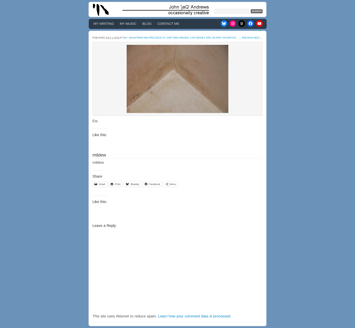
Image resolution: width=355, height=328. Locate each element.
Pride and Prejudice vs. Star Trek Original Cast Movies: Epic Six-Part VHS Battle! (186, 37)
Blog (147, 24)
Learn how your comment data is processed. (194, 316)
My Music (128, 24)
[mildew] (177, 79)
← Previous (246, 37)
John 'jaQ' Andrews (177, 9)
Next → (258, 37)
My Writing (104, 24)
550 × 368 (128, 37)
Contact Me (168, 24)
